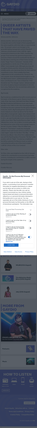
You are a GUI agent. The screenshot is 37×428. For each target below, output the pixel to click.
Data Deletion (8, 251)
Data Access (18, 251)
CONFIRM (11, 245)
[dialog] (18, 214)
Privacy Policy (29, 251)
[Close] (33, 176)
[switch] (29, 214)
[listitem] (18, 210)
